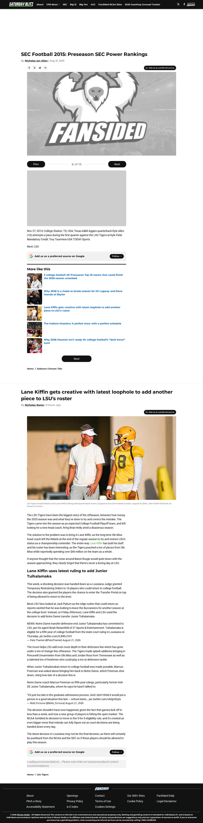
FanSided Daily (165, 795)
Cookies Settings (105, 806)
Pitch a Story (33, 801)
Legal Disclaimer (167, 801)
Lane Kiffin (96, 543)
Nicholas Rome (34, 405)
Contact (100, 795)
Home (30, 368)
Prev (36, 164)
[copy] (45, 68)
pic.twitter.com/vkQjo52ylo (105, 699)
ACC (93, 4)
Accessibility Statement (40, 806)
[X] (178, 4)
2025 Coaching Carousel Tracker (142, 4)
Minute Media (23, 815)
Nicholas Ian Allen (36, 60)
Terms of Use (103, 801)
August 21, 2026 (72, 640)
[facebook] (184, 4)
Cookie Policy (135, 801)
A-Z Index (72, 806)
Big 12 (73, 4)
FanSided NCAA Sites (110, 4)
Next (117, 164)
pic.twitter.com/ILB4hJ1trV (56, 636)
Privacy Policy (75, 801)
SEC (65, 4)
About (40, 4)
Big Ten (83, 4)
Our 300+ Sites (136, 795)
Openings (72, 795)
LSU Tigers (42, 774)
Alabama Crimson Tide (49, 368)
